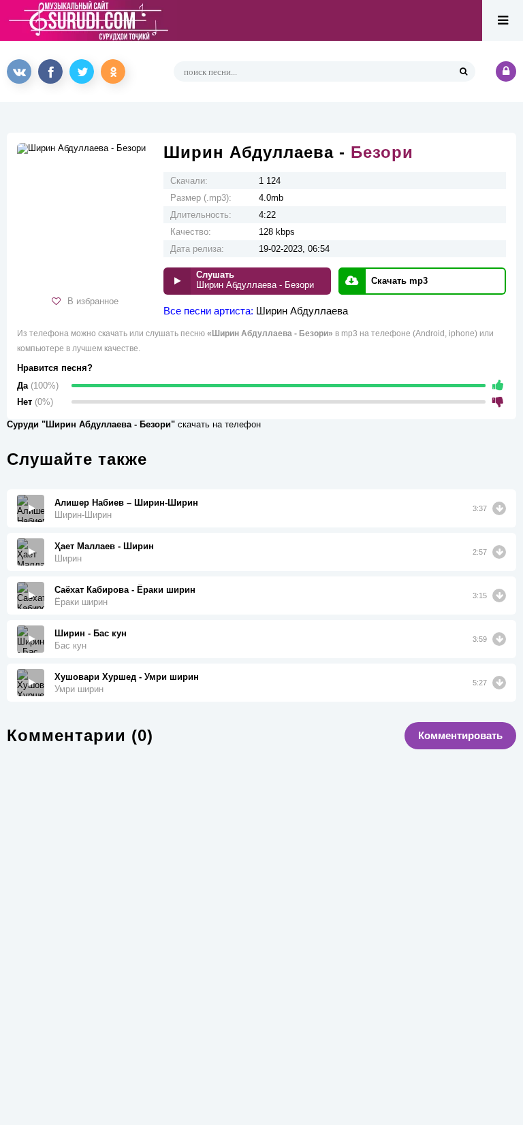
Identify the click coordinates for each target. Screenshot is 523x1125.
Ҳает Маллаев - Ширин (104, 546)
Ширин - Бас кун (90, 633)
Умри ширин (79, 689)
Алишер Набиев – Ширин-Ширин (126, 503)
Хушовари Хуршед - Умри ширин (126, 677)
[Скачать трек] (499, 508)
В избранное (92, 301)
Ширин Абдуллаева (302, 310)
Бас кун (70, 645)
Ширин (68, 558)
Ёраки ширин (81, 602)
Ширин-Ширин (83, 515)
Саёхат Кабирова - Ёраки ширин (124, 590)
